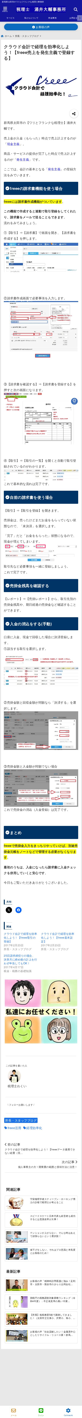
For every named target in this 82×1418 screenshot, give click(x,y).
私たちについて (31, 18)
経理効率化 (34, 1128)
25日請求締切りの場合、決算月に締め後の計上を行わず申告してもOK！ (20, 959)
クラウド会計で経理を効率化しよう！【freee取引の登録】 (20, 937)
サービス (10, 18)
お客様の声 (42, 27)
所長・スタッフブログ (21, 1120)
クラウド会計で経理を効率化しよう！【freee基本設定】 (57, 937)
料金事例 (52, 18)
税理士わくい (17, 1086)
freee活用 (14, 1128)
